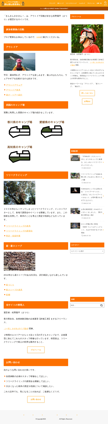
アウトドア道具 (13, 90)
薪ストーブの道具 (14, 290)
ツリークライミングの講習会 (19, 231)
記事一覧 (99, 3)
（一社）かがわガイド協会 (16, 328)
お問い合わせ (36, 399)
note (38, 37)
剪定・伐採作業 (13, 236)
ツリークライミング (71, 3)
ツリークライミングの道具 (18, 226)
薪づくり (10, 285)
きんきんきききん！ (52, 419)
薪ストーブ (61, 3)
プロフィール (90, 3)
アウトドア (52, 3)
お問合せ (87, 101)
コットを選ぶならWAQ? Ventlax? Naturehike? (54, 8)
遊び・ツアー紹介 (14, 95)
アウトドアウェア (14, 85)
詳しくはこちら (87, 93)
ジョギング (82, 3)
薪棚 (8, 295)
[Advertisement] (88, 129)
